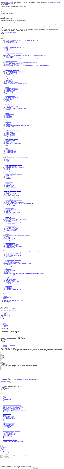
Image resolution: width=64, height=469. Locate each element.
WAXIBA (8, 149)
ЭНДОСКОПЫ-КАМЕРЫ (11, 230)
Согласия (26, 379)
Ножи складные (9, 232)
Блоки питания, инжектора (11, 42)
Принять (2, 33)
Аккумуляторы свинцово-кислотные (13, 281)
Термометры (8, 204)
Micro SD (7, 236)
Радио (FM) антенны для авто (12, 188)
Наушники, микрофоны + (8, 419)
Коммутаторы (8, 80)
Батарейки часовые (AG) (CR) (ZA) (13, 289)
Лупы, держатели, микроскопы (12, 88)
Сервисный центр (7, 297)
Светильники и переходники (12, 97)
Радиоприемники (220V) (11, 150)
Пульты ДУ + (6, 420)
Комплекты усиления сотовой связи (13, 52)
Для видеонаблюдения (10, 104)
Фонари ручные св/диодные (12, 245)
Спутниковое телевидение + (9, 424)
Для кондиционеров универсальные (13, 137)
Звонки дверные (9, 199)
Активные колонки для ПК (11, 56)
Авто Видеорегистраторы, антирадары (14, 174)
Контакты (5, 298)
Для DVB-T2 (8, 136)
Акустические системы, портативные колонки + (13, 407)
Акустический (9, 102)
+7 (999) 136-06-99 (4, 387)
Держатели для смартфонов (11, 185)
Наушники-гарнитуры (10, 134)
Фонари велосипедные (10, 241)
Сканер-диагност (9, 182)
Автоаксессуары (9, 175)
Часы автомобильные (10, 247)
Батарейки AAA (9, 284)
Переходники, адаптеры (11, 227)
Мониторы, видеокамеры (11, 187)
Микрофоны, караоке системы (12, 130)
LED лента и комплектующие (12, 93)
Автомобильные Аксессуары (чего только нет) (15, 180)
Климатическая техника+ (8, 416)
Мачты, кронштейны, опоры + (9, 418)
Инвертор (8, 177)
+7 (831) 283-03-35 (4, 300)
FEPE (7, 145)
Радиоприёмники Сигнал (11, 152)
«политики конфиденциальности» (7, 3)
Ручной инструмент (10, 91)
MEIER (7, 146)
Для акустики (8, 115)
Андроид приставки (10, 59)
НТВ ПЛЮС (8, 159)
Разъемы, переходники (10, 270)
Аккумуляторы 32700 (10, 278)
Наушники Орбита (10, 132)
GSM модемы (8, 49)
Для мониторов (9, 116)
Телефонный (8, 107)
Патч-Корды (8, 217)
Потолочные (8, 122)
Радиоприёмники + (7, 422)
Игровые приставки (10, 194)
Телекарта (8, 160)
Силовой (7, 100)
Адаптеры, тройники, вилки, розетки (13, 260)
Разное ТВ (8, 171)
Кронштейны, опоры (10, 126)
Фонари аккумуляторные (11, 239)
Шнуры (7, 257)
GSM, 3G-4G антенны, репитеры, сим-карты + (13, 406)
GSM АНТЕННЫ (9, 48)
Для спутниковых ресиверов (12, 139)
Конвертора (8, 163)
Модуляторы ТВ (9, 266)
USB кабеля (8, 221)
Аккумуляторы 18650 (10, 274)
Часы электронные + (7, 436)
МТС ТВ (7, 158)
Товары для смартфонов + (8, 432)
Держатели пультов (10, 114)
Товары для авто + (7, 426)
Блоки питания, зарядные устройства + (11, 409)
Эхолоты (7, 234)
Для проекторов (9, 117)
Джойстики (8, 211)
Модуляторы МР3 (9, 186)
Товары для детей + (7, 427)
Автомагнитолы (9, 184)
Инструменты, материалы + (9, 412)
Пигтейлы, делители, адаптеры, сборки (14, 53)
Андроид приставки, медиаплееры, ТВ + (11, 408)
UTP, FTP (8, 101)
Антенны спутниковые (10, 162)
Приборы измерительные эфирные (13, 43)
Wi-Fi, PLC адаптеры (10, 81)
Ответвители (8, 269)
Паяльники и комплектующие (12, 89)
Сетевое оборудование (8, 411)
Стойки (7, 123)
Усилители (8, 44)
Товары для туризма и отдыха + (9, 433)
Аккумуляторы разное (10, 280)
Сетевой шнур (9, 256)
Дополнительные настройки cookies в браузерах (10, 22)
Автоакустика (9, 183)
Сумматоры (8, 272)
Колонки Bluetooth (9, 57)
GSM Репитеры (9, 50)
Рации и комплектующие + (9, 423)
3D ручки (8, 192)
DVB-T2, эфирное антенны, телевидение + (12, 405)
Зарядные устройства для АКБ (12, 64)
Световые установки (10, 98)
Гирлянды (8, 94)
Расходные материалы (10, 90)
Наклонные (8, 118)
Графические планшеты (11, 193)
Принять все (3, 18)
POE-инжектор (9, 79)
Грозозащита (8, 74)
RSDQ (7, 148)
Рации (7, 156)
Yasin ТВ (7, 170)
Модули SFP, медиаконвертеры (12, 78)
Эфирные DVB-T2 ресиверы (12, 45)
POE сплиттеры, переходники (12, 82)
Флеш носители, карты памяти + (10, 434)
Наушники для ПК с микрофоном (13, 131)
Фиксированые (9, 124)
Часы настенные (9, 248)
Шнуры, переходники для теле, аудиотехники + (13, 437)
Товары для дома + (7, 428)
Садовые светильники (10, 96)
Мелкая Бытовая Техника (11, 196)
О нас (4, 293)
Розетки (7, 271)
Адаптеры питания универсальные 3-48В (14, 63)
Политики (20, 379)
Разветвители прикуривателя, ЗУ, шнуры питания (16, 189)
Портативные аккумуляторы (12, 228)
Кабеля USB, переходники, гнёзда (13, 212)
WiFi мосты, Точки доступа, (11, 73)
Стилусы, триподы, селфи (11, 229)
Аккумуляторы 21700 (10, 275)
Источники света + (7, 414)
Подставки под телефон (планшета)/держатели (15, 222)
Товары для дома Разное (11, 201)
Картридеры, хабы (9, 213)
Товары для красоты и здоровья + (10, 429)
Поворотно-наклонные (10, 119)
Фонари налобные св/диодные (12, 244)
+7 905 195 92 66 (12, 300)
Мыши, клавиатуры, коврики (12, 215)
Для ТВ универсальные (11, 140)
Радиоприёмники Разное (11, 151)
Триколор (8, 161)
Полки (7, 120)
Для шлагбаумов (9, 141)
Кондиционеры (9, 110)
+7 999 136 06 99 (19, 300)
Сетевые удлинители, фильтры (12, 262)
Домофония (8, 67)
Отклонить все (9, 18)
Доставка (5, 296)
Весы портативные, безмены (12, 197)
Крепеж (7, 87)
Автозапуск (8, 176)
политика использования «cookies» (52, 2)
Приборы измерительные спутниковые (14, 165)
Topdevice (8, 169)
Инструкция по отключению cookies (8, 32)
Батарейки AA (9, 283)
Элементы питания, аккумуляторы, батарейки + (13, 441)
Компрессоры (8, 178)
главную (8, 338)
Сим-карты (8, 54)
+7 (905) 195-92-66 (12, 383)
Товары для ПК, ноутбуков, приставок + (11, 431)
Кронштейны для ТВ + (8, 417)
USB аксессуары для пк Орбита (12, 209)
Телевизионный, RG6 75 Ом (12, 106)
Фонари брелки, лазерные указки (13, 240)
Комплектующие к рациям (11, 154)
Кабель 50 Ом (8, 105)
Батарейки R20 (9, 287)
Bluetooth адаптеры (10, 208)
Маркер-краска (9, 179)
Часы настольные (9, 249)
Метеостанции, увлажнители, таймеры (14, 200)
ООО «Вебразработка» (13, 392)
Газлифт (7, 113)
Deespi (7, 144)
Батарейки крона (9, 288)
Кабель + (5, 415)
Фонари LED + (6, 435)
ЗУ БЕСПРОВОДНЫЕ (10, 223)
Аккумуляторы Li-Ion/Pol (11, 279)
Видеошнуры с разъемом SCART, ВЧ (13, 255)
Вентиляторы (8, 109)
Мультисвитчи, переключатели (12, 267)
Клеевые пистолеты (10, 85)
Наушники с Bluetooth (10, 133)
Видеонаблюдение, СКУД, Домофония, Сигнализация (14, 410)
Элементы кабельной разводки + (10, 440)
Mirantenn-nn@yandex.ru (5, 312)
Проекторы (8, 168)
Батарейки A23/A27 (10, 282)
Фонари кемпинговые (10, 243)
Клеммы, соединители (10, 261)
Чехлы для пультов (10, 142)
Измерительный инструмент (12, 84)
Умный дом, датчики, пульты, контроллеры (15, 202)
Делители (8, 265)
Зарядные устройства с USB (12, 220)
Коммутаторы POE (10, 75)
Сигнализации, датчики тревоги (12, 70)
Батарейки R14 (9, 286)
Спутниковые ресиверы (11, 166)
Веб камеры (8, 210)
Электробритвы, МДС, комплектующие (14, 205)
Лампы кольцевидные (10, 226)
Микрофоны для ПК (10, 214)
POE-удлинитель (9, 76)
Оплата (4, 294)
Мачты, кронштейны (10, 127)
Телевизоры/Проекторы (8, 425)
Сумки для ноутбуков (10, 218)
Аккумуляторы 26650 (10, 277)
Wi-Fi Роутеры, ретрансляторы (12, 72)
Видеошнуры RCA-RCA (11, 254)
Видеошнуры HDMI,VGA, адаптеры (13, 253)
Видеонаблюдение (9, 66)
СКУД (7, 68)
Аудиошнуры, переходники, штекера (13, 252)
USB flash (8, 237)
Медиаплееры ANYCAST (11, 61)
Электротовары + (6, 438)
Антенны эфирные (10, 41)
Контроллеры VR (9, 225)
